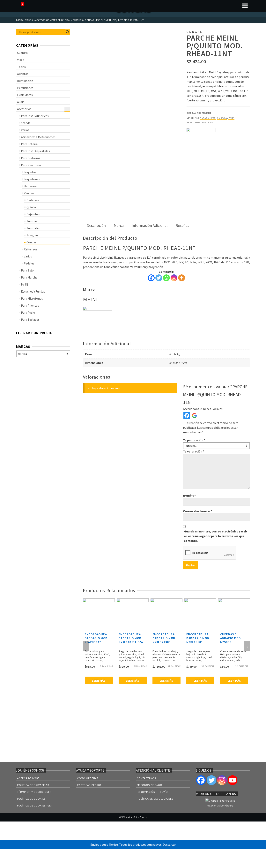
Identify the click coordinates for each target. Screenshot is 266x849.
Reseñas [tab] (182, 225)
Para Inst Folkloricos (35, 116)
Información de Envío (152, 792)
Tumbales (33, 228)
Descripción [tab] (96, 225)
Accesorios (208, 117)
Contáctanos (146, 778)
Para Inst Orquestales (35, 151)
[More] (181, 277)
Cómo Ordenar (88, 778)
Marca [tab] (119, 225)
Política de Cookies (31, 798)
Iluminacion (25, 81)
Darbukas (32, 200)
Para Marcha (29, 277)
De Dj (24, 284)
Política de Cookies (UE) (34, 805)
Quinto (31, 207)
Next (247, 646)
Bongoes (32, 235)
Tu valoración (193, 451)
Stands (25, 123)
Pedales (29, 263)
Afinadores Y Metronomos (38, 137)
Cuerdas (22, 53)
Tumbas (31, 221)
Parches (207, 122)
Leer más (98, 680)
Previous (86, 646)
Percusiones (25, 88)
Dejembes (33, 214)
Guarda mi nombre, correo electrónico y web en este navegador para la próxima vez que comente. (215, 536)
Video (20, 60)
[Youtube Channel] (232, 780)
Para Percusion (31, 165)
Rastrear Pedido (89, 785)
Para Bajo (27, 270)
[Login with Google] (194, 415)
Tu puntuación (194, 440)
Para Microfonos (32, 298)
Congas (222, 117)
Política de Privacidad (33, 785)
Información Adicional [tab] (150, 225)
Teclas (21, 67)
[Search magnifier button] (67, 32)
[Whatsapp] (166, 277)
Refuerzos (30, 249)
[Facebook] (151, 277)
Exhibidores (25, 95)
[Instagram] (174, 277)
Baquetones (32, 179)
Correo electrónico (197, 511)
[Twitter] (158, 277)
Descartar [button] (169, 844)
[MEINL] (201, 142)
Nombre (189, 495)
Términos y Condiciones (34, 792)
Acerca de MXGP (28, 778)
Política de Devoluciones (155, 798)
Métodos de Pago (149, 785)
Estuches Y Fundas (33, 291)
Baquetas (30, 172)
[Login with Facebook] (186, 415)
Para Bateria (29, 144)
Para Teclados (30, 319)
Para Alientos (30, 305)
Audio (21, 102)
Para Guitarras (30, 158)
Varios (25, 130)
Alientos (22, 74)
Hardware (30, 186)
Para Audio (28, 312)
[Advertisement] (166, 192)
